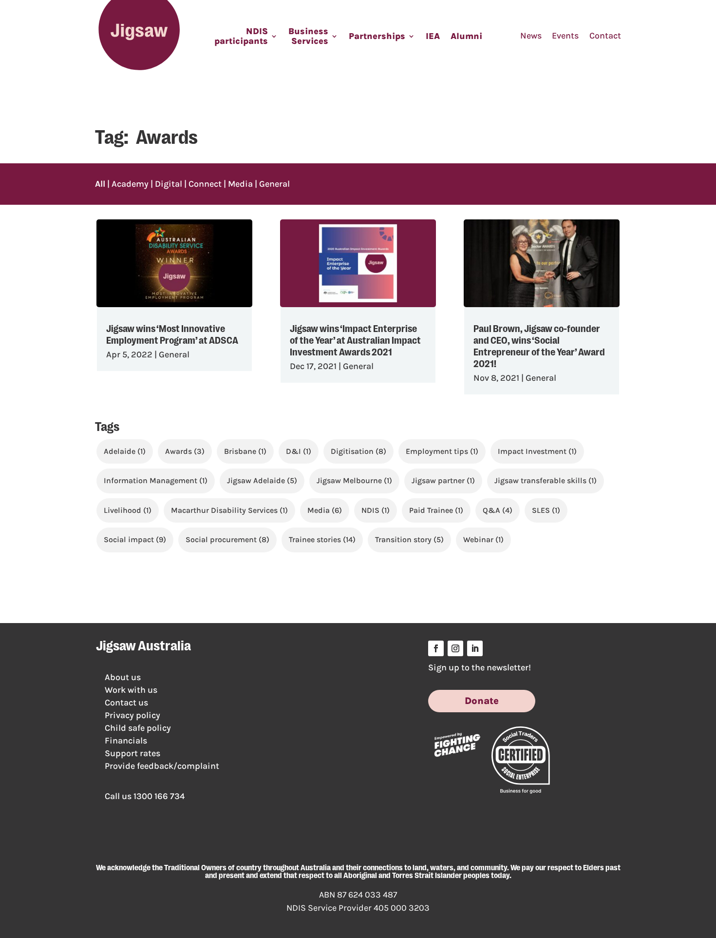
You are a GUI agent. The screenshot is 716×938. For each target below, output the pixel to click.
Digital (168, 183)
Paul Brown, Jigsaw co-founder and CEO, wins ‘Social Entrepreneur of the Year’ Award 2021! (539, 345)
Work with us (131, 689)
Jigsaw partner (443, 480)
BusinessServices (308, 36)
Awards (185, 451)
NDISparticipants (241, 36)
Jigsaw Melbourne (354, 480)
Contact (605, 35)
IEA (433, 36)
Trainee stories (322, 539)
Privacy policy (132, 715)
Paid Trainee (436, 510)
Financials (126, 740)
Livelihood (127, 510)
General (274, 183)
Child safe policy (138, 728)
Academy (130, 183)
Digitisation (358, 451)
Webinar (483, 539)
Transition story (409, 539)
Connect (205, 183)
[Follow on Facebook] (436, 648)
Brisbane (245, 451)
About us (123, 677)
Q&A (497, 510)
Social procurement (227, 539)
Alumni (466, 36)
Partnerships (377, 36)
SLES (546, 510)
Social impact (135, 539)
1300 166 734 (159, 796)
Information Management (155, 480)
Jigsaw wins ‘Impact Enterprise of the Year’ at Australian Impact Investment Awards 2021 (355, 339)
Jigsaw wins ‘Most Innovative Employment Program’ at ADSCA (172, 333)
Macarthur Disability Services (229, 510)
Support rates (132, 753)
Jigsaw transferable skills (545, 480)
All (100, 183)
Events (565, 35)
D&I (298, 451)
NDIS (375, 510)
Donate (482, 700)
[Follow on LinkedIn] (475, 648)
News (531, 35)
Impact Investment (537, 451)
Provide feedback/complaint (162, 766)
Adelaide (125, 451)
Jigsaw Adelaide (262, 480)
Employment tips (442, 451)
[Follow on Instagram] (455, 648)
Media (240, 183)
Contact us (126, 702)
